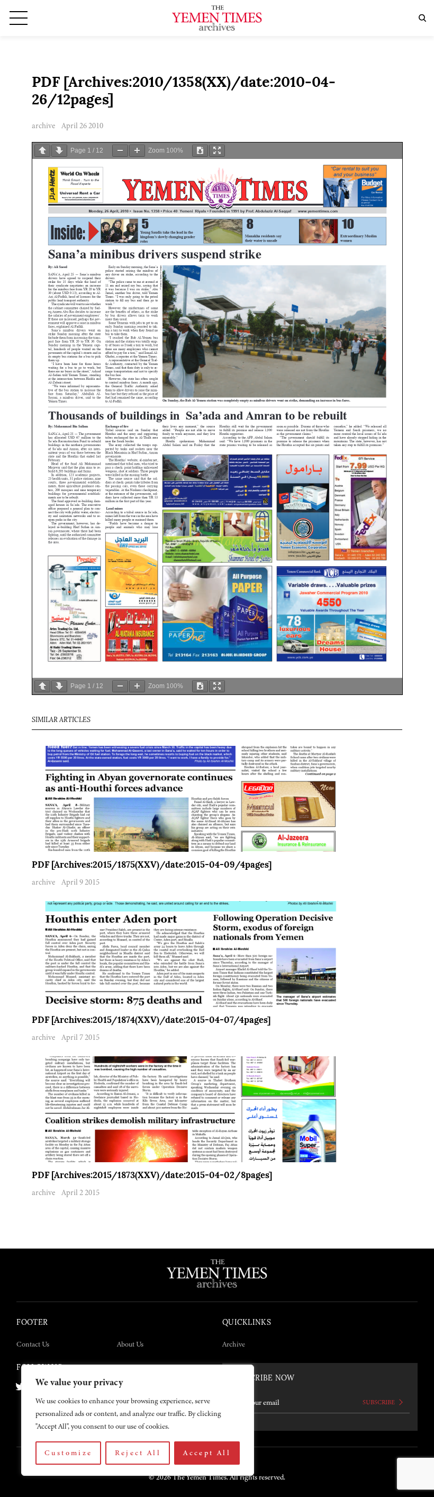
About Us (130, 1344)
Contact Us (32, 1344)
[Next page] (59, 151)
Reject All (138, 1453)
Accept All (207, 1453)
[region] (137, 1420)
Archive (233, 1344)
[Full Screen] (217, 151)
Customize (68, 1453)
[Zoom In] (137, 151)
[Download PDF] (200, 151)
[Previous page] (42, 151)
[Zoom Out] (120, 151)
